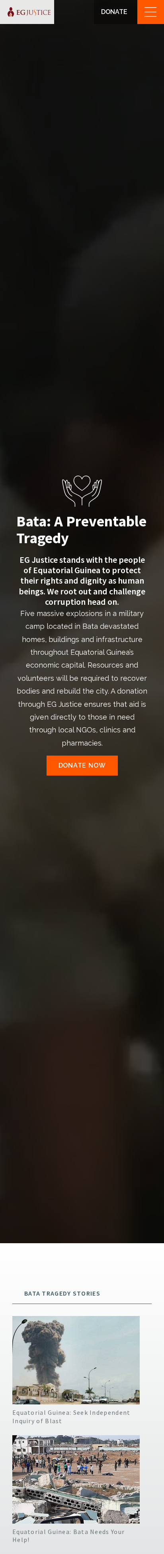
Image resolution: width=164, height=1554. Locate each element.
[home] (27, 12)
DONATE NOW (82, 765)
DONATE (114, 12)
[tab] (82, 1293)
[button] (150, 12)
